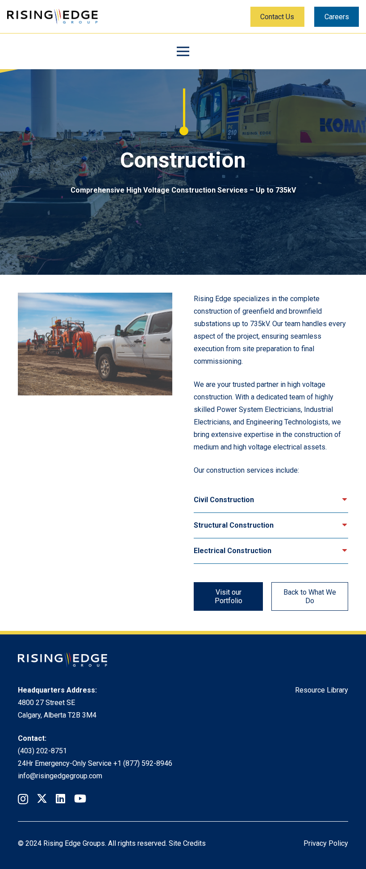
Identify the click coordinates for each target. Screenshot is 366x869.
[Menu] (183, 51)
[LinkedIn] (60, 798)
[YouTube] (80, 798)
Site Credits (187, 843)
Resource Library (321, 690)
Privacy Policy (326, 843)
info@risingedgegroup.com (60, 776)
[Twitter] (42, 798)
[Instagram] (23, 799)
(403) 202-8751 (42, 751)
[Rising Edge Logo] (52, 17)
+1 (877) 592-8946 (142, 763)
